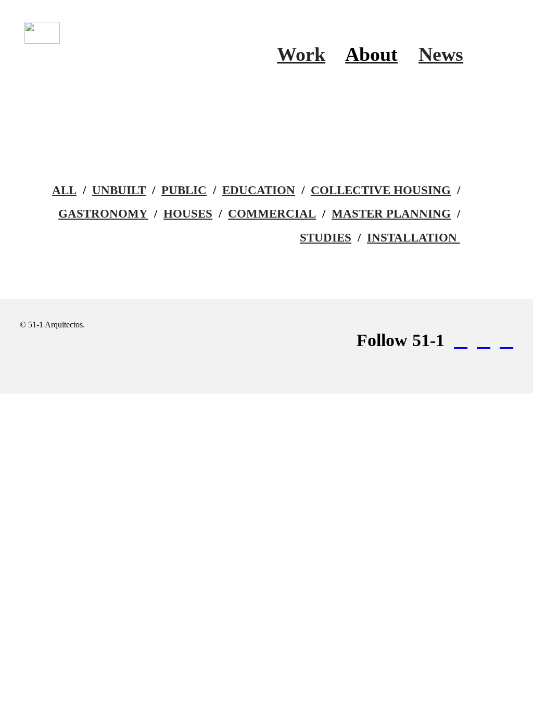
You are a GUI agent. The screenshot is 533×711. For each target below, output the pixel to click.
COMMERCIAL (272, 213)
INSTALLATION (413, 237)
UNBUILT (119, 190)
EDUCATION (258, 190)
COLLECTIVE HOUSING (381, 190)
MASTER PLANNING (391, 213)
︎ (460, 340)
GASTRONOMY (103, 213)
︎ (483, 340)
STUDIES (325, 237)
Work (301, 54)
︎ (506, 340)
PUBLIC (184, 190)
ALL (64, 190)
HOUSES (187, 213)
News (440, 54)
